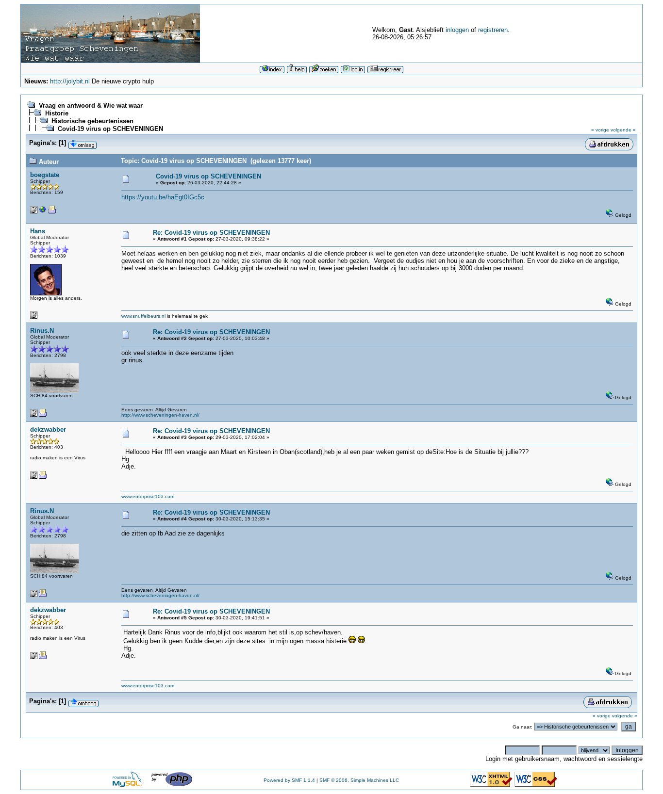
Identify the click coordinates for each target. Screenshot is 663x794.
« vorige (600, 129)
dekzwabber (48, 429)
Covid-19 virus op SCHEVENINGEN (110, 128)
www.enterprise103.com (147, 496)
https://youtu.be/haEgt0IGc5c (162, 197)
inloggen (457, 29)
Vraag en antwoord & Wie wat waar (91, 105)
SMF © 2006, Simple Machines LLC (359, 780)
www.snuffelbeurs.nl (143, 316)
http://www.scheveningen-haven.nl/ (160, 415)
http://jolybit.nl (70, 81)
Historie (56, 113)
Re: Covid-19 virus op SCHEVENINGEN (211, 232)
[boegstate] (43, 211)
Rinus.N (42, 330)
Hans (37, 231)
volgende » (623, 129)
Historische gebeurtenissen (92, 121)
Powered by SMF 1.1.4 (289, 780)
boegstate (44, 174)
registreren (493, 29)
